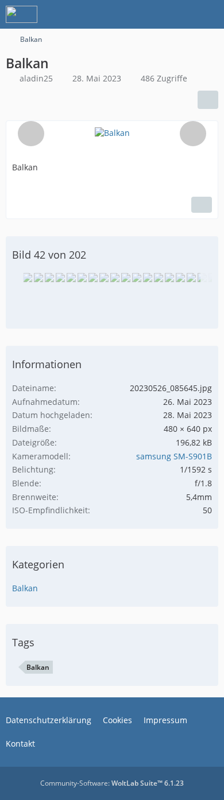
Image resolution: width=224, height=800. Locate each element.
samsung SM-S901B (174, 456)
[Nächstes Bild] (193, 133)
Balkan (25, 588)
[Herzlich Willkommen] (21, 14)
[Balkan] (27, 277)
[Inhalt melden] (201, 205)
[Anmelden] (180, 14)
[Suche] (151, 14)
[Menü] (209, 14)
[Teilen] (208, 100)
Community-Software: (112, 783)
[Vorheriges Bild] (31, 133)
